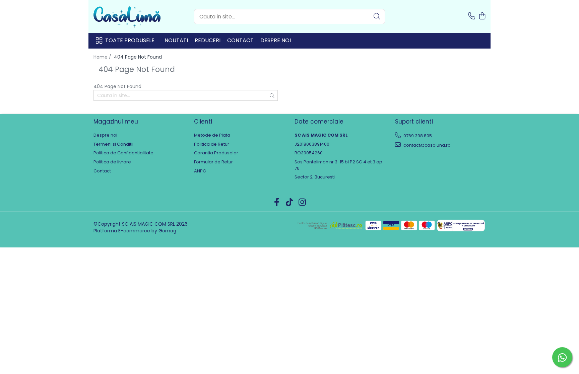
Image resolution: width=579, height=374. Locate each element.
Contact (240, 40)
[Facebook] (277, 203)
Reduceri (207, 40)
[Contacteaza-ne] (471, 16)
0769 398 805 (417, 136)
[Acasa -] (126, 16)
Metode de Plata (212, 135)
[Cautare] (377, 16)
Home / (103, 57)
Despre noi (275, 40)
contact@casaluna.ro (426, 145)
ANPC (200, 171)
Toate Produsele (129, 40)
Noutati (176, 40)
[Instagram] (302, 203)
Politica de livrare (112, 162)
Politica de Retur (211, 144)
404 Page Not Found (138, 57)
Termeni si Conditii (113, 144)
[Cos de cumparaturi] (482, 16)
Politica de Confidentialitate (123, 153)
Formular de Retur (213, 162)
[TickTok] (290, 203)
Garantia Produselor (216, 153)
